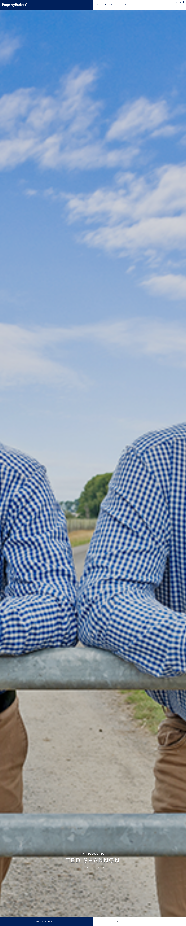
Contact (125, 5)
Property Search (98, 5)
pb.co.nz (179, 2)
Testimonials (118, 5)
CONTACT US (85, 867)
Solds (105, 5)
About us (111, 5)
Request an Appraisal (134, 5)
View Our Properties (46, 922)
